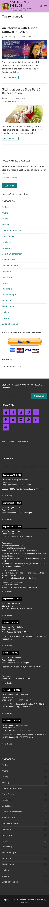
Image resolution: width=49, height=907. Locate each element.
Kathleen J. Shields (19, 3)
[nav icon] (45, 6)
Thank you (7, 300)
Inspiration (7, 271)
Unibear (5, 312)
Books (32, 37)
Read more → (10, 77)
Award (5, 213)
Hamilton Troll (8, 259)
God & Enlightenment (13, 101)
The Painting (8, 306)
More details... (7, 496)
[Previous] (6, 466)
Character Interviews (12, 230)
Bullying (5, 224)
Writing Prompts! (10, 324)
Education (7, 248)
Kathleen (8, 37)
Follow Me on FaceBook (15, 441)
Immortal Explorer (10, 265)
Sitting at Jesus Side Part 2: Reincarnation (21, 91)
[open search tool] (41, 6)
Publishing (7, 289)
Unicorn (5, 318)
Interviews (7, 277)
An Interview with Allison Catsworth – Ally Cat (19, 30)
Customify (24, 902)
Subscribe (9, 185)
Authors (5, 207)
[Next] (42, 466)
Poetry (5, 283)
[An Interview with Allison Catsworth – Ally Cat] (24, 49)
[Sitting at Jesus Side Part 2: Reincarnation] (24, 114)
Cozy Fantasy (8, 236)
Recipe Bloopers (9, 294)
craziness (6, 242)
